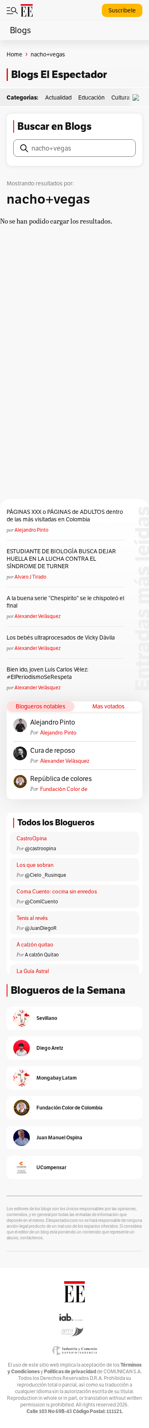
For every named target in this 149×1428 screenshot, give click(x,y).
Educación (91, 97)
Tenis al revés (32, 918)
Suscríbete (122, 10)
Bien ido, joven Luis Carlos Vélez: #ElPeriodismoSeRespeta (47, 673)
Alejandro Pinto (31, 530)
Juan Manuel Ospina (59, 1137)
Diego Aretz (49, 1048)
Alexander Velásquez (37, 616)
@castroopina (40, 848)
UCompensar (51, 1167)
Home (14, 54)
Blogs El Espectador (59, 74)
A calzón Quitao (42, 954)
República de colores (61, 779)
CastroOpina (32, 838)
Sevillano (46, 1018)
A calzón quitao (35, 944)
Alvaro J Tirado (30, 577)
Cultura (120, 97)
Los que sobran (35, 864)
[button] (138, 98)
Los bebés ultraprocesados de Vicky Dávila (62, 637)
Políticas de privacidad (70, 1371)
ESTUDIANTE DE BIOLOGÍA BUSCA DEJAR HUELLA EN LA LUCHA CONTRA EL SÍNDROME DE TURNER (61, 558)
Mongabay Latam (56, 1078)
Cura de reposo (52, 751)
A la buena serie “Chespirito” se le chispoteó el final (65, 601)
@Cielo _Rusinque (45, 875)
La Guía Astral (33, 971)
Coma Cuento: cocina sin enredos (57, 891)
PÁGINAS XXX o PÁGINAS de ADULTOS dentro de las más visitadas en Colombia (65, 515)
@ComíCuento (41, 901)
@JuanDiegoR (41, 928)
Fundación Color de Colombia (63, 789)
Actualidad (58, 97)
